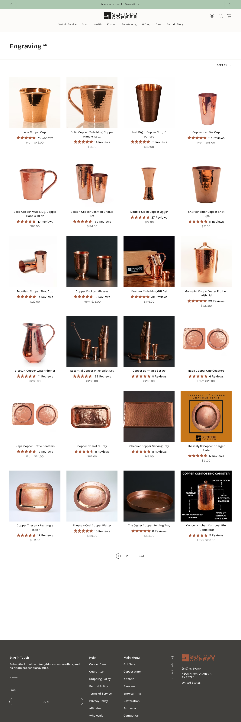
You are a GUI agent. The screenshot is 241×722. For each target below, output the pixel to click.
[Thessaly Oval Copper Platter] (91, 496)
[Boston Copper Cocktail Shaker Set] (91, 182)
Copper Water (133, 671)
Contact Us (131, 715)
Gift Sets (129, 664)
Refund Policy (98, 686)
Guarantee (96, 671)
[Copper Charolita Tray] (91, 416)
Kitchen (129, 679)
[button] (67, 24)
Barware (129, 686)
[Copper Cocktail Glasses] (91, 261)
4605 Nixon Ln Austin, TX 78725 (197, 675)
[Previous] (11, 4)
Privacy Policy (98, 701)
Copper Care (97, 664)
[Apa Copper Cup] (34, 102)
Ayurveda (130, 708)
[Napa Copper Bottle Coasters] (34, 416)
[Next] (230, 4)
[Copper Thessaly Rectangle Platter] (34, 496)
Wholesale (96, 715)
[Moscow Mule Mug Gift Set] (149, 261)
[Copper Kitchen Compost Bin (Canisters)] (206, 496)
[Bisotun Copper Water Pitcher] (34, 341)
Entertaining (132, 693)
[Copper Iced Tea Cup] (206, 102)
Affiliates (95, 708)
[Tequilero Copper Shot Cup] (34, 261)
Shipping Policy (100, 679)
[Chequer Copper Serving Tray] (149, 416)
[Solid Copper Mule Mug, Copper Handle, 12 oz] (91, 102)
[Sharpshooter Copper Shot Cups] (206, 182)
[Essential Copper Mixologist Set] (91, 341)
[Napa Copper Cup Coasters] (206, 341)
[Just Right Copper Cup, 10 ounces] (149, 102)
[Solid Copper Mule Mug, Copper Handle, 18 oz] (34, 182)
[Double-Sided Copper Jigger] (149, 182)
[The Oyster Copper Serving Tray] (149, 496)
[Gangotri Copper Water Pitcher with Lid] (206, 261)
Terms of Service (100, 693)
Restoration (132, 701)
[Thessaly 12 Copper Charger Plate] (206, 416)
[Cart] (229, 16)
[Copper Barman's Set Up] (149, 341)
